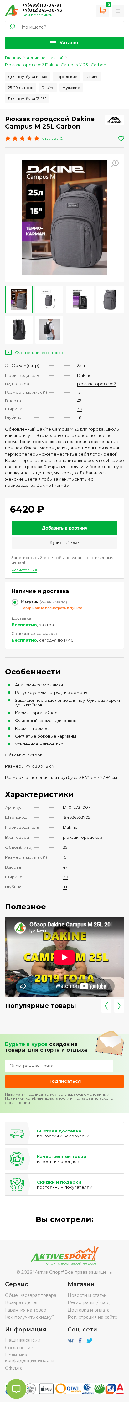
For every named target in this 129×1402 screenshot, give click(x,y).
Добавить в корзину (64, 528)
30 (79, 408)
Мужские (71, 87)
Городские (66, 76)
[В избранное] (121, 138)
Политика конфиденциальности (29, 1357)
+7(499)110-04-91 (41, 4)
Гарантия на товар (25, 1310)
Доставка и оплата (89, 1310)
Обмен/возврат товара (30, 1295)
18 (79, 417)
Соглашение (19, 1348)
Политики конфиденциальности (37, 1098)
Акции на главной (45, 57)
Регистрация (24, 570)
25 (65, 847)
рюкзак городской (96, 383)
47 (79, 400)
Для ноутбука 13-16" (27, 98)
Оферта (14, 1368)
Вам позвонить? (38, 14)
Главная (13, 57)
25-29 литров (20, 87)
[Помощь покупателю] (118, 11)
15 (78, 392)
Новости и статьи (87, 1295)
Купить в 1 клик (65, 543)
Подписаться (64, 1081)
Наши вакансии (22, 1340)
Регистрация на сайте (92, 1317)
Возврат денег (21, 1302)
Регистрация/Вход (89, 1302)
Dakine (91, 76)
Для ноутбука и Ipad (27, 76)
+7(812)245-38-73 (42, 9)
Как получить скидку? (29, 1317)
